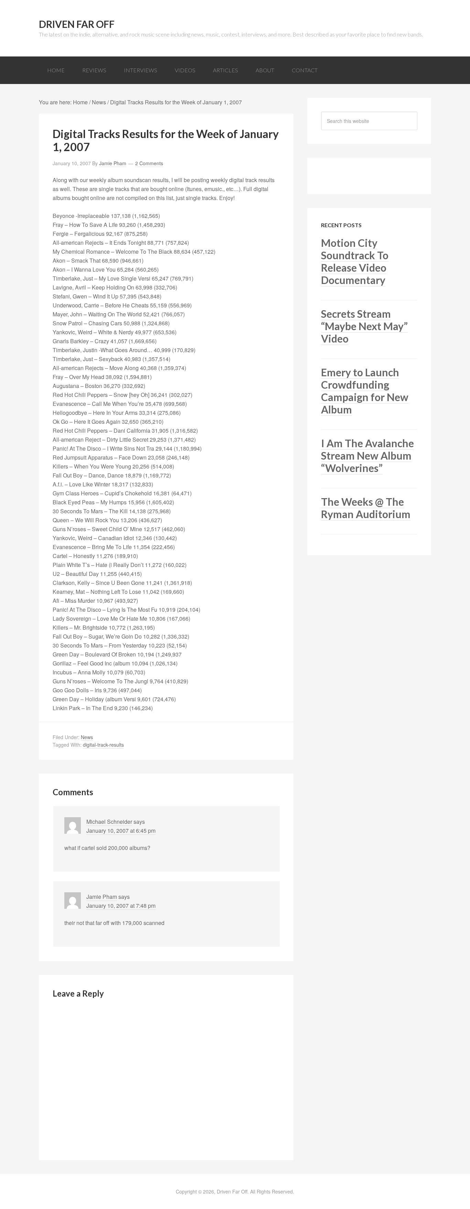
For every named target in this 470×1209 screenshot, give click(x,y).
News (87, 737)
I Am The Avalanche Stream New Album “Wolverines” (367, 455)
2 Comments (149, 163)
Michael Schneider (109, 822)
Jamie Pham (101, 897)
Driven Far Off (77, 24)
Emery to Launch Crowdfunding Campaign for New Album (364, 391)
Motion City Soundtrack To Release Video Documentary (354, 261)
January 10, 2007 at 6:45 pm (121, 830)
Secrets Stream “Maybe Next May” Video (364, 326)
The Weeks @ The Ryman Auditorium (365, 507)
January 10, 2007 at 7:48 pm (121, 906)
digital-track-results (103, 744)
